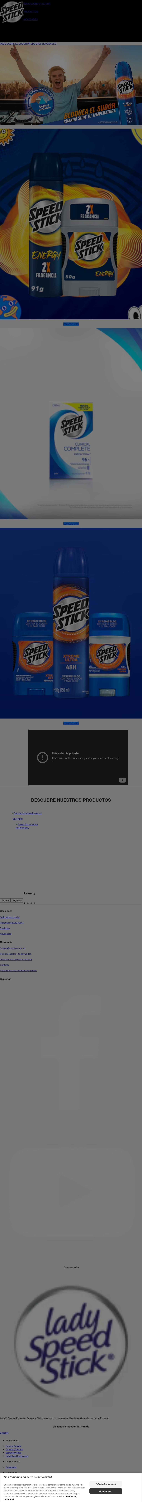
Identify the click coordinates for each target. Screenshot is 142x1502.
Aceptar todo (105, 1491)
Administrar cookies (106, 1484)
